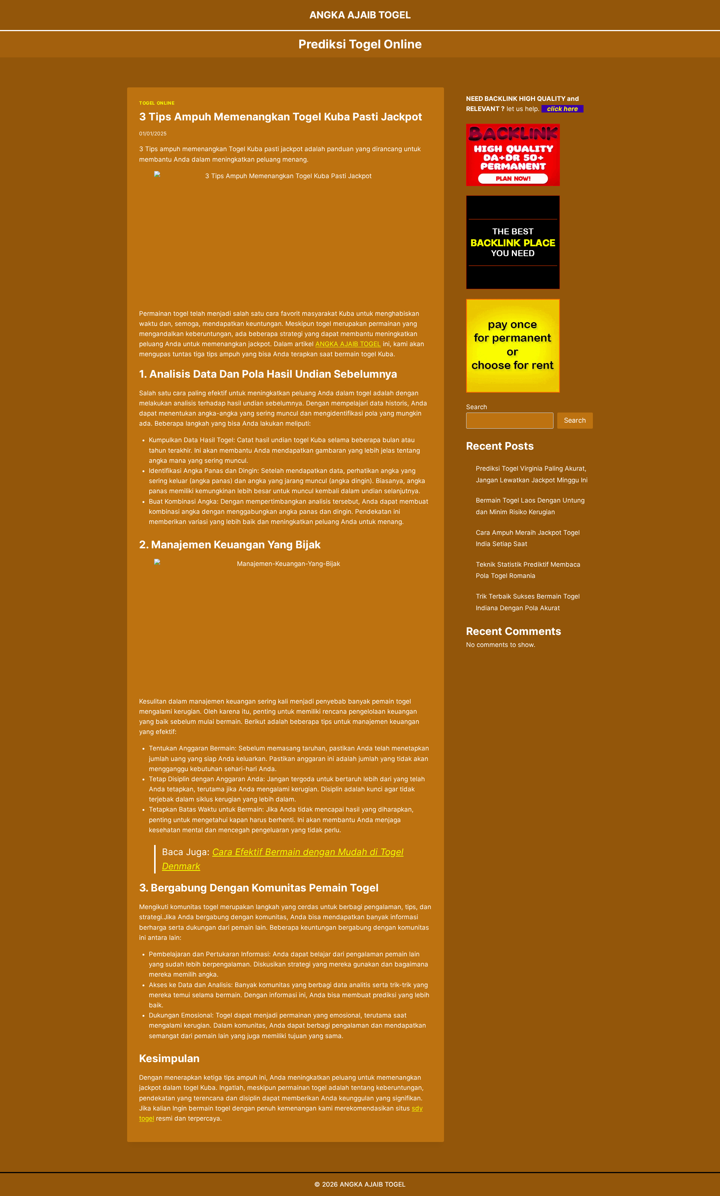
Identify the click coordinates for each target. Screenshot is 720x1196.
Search (476, 407)
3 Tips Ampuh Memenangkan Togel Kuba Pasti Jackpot (280, 116)
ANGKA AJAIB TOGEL (373, 1184)
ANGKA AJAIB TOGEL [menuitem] (348, 344)
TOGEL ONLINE (156, 103)
